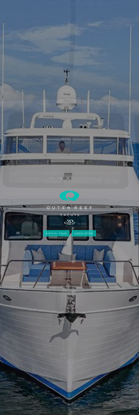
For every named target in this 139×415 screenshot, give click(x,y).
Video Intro (83, 233)
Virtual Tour (56, 233)
